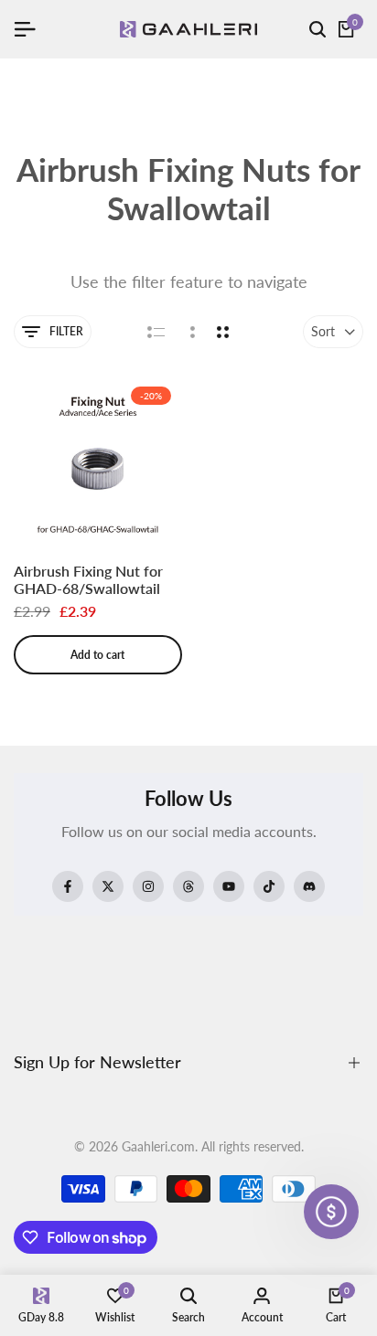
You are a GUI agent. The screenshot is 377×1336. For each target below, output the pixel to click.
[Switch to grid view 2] (222, 331)
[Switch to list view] (156, 331)
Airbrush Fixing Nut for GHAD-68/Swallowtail (88, 579)
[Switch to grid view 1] (190, 331)
